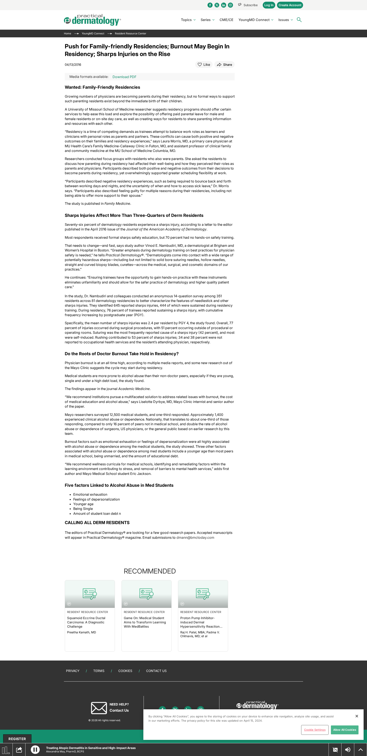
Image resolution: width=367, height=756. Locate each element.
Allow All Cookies (344, 729)
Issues (283, 20)
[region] (253, 724)
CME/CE (226, 20)
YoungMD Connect (254, 20)
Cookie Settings (315, 729)
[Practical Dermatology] (92, 20)
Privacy (72, 671)
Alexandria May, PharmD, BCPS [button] (65, 751)
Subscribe (251, 5)
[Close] (356, 716)
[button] (35, 749)
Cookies (125, 671)
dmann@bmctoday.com (195, 537)
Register (17, 739)
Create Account (290, 5)
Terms (98, 671)
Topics (186, 20)
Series (206, 20)
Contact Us (156, 671)
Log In (269, 5)
